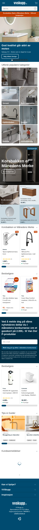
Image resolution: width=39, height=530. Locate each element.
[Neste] (36, 39)
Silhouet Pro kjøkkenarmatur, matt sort (28, 254)
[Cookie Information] (19, 519)
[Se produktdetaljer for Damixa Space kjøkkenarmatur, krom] (11, 239)
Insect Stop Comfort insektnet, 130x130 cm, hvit (29, 300)
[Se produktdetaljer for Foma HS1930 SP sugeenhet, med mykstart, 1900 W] (11, 378)
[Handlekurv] (36, 3)
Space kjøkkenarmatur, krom (10, 253)
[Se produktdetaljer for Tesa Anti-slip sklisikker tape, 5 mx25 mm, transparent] (11, 285)
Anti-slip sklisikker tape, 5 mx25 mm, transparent (10, 300)
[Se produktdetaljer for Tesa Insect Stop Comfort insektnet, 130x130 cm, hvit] (29, 285)
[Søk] (35, 8)
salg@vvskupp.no (19, 513)
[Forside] (20, 3)
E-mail (3, 338)
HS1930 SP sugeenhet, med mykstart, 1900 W (10, 392)
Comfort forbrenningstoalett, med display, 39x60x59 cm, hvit (29, 393)
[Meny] (4, 3)
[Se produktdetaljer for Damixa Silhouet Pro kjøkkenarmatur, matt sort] (29, 239)
